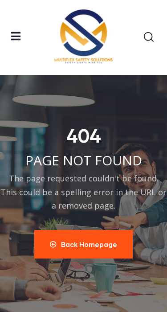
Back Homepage (89, 244)
